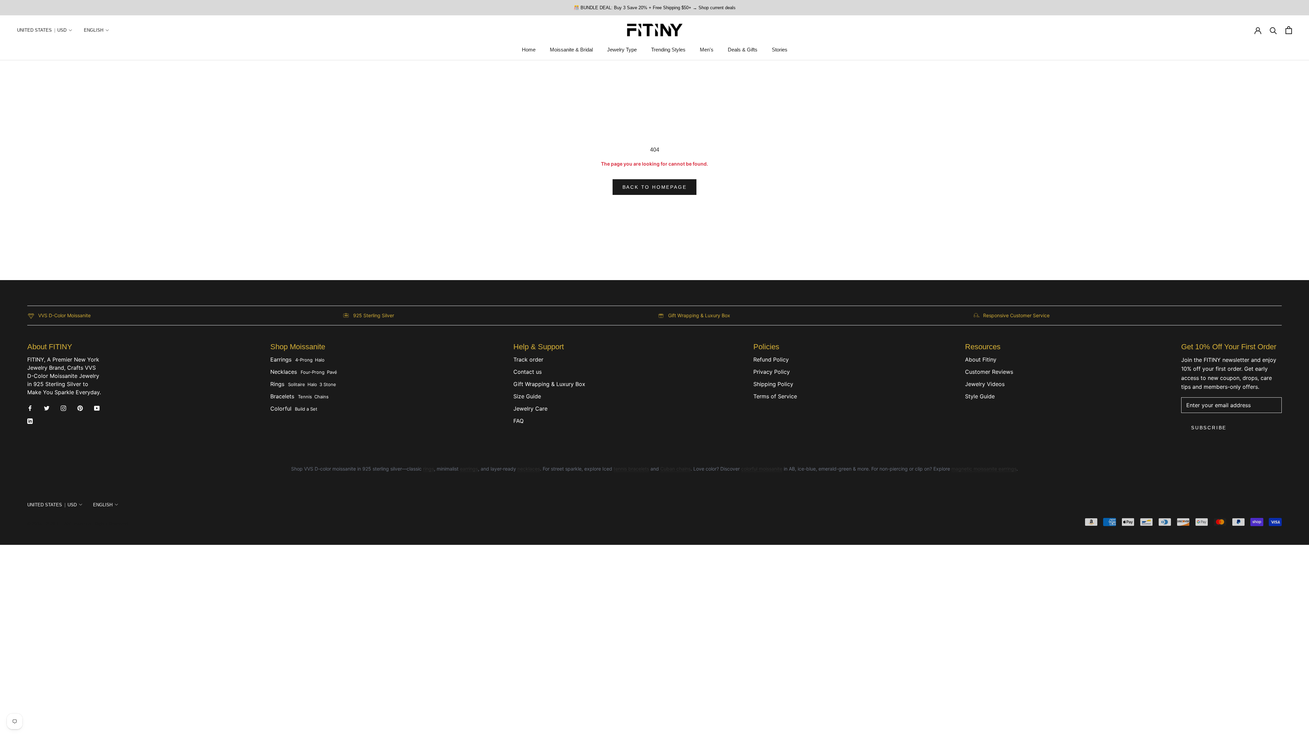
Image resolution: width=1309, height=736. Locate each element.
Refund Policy (771, 359)
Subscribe (1209, 427)
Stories (779, 49)
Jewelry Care (530, 408)
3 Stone (327, 384)
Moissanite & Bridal (571, 49)
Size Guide (527, 396)
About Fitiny (980, 359)
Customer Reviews (989, 371)
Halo (320, 360)
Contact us (527, 371)
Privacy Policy (771, 371)
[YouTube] (97, 407)
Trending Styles (668, 49)
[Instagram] (63, 407)
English (93, 30)
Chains (321, 396)
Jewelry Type (622, 49)
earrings (469, 469)
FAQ (518, 420)
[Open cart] (1288, 30)
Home (529, 49)
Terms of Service (775, 396)
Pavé (332, 372)
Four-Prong (313, 372)
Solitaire (296, 384)
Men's (706, 49)
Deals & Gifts (742, 49)
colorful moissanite (761, 469)
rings (428, 469)
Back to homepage (654, 187)
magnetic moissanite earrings (984, 469)
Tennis (305, 396)
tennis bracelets (631, 469)
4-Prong (304, 360)
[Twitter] (46, 407)
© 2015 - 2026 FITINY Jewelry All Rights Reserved (77, 523)
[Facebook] (30, 407)
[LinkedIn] (30, 420)
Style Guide (980, 396)
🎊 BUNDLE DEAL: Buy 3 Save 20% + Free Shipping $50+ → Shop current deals (655, 7)
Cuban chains (675, 469)
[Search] (1273, 30)
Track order (528, 359)
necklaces (528, 469)
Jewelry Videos (985, 384)
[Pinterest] (80, 407)
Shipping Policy (773, 384)
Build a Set (306, 409)
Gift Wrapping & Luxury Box (549, 384)
